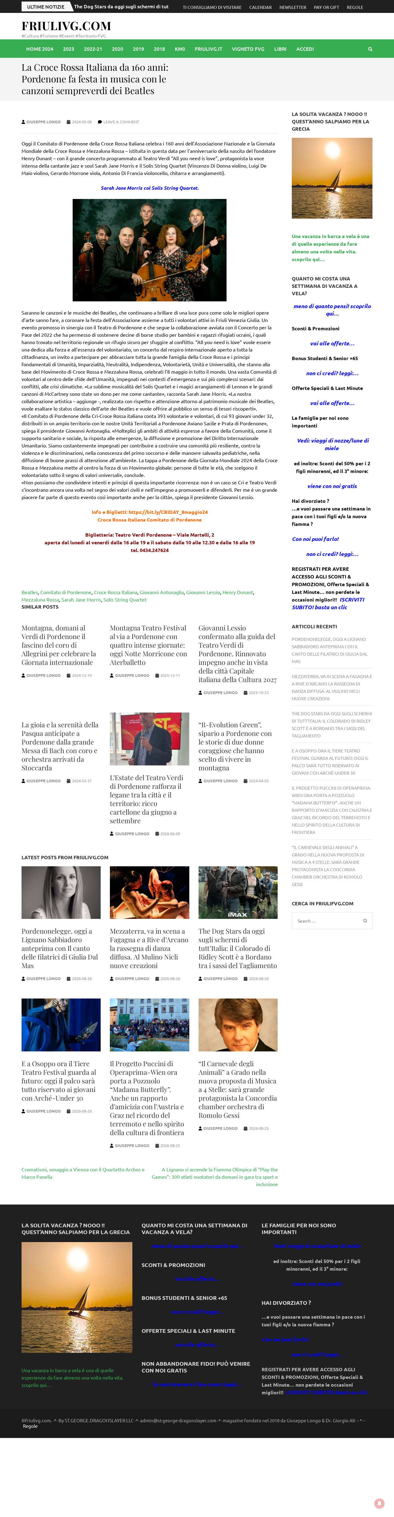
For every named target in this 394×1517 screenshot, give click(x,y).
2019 (138, 48)
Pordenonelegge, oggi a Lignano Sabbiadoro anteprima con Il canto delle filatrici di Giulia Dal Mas (60, 948)
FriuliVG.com (66, 25)
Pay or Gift (326, 7)
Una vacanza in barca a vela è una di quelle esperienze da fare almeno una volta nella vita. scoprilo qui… (72, 1377)
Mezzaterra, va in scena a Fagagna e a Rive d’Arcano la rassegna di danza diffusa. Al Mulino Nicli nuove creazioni (149, 948)
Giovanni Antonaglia (162, 592)
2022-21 (93, 48)
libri (280, 48)
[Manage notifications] (379, 1503)
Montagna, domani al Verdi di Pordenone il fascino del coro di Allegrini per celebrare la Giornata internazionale (59, 645)
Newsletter (292, 7)
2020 (117, 48)
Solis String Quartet (125, 599)
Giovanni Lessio (203, 592)
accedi (305, 48)
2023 (68, 48)
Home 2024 (39, 48)
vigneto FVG (248, 48)
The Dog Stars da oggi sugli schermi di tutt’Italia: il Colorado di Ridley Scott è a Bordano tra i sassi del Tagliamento (238, 948)
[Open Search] (370, 49)
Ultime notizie (45, 6)
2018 (159, 48)
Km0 (180, 48)
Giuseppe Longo (43, 121)
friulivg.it (208, 48)
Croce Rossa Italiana (115, 592)
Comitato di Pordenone (65, 592)
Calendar (260, 7)
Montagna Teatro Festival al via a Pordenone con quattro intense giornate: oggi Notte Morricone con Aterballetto (148, 645)
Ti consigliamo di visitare (212, 7)
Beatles (30, 592)
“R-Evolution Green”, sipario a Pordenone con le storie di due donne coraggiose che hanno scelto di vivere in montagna (235, 746)
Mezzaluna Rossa (40, 599)
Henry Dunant (238, 592)
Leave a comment (121, 121)
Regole (355, 7)
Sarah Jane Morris (81, 599)
